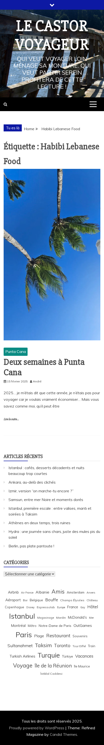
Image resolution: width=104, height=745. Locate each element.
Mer (91, 617)
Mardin (61, 617)
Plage (39, 636)
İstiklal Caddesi (51, 673)
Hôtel (92, 606)
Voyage (22, 665)
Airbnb (13, 592)
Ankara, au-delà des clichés (32, 482)
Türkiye (67, 656)
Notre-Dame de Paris (55, 625)
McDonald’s (77, 617)
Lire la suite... (11, 419)
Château (92, 600)
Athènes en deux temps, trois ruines (39, 522)
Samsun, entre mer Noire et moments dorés (45, 499)
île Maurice (82, 666)
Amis (58, 591)
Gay (82, 607)
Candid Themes (63, 734)
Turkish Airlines (22, 656)
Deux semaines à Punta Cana (44, 367)
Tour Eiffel (79, 646)
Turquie (48, 655)
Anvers (91, 592)
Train (91, 646)
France (72, 607)
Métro (32, 626)
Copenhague (14, 607)
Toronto (62, 645)
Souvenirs (80, 636)
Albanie (42, 592)
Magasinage (45, 617)
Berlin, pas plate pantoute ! (31, 546)
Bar (25, 600)
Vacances (84, 656)
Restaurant (58, 635)
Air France (27, 592)
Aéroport (13, 600)
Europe (61, 607)
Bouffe (51, 599)
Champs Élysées (72, 600)
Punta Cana (15, 351)
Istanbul (22, 616)
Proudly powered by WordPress (37, 727)
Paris (23, 634)
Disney (30, 607)
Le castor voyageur (52, 35)
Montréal (18, 625)
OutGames (83, 625)
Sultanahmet (20, 645)
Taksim (43, 645)
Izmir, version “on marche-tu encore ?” (41, 490)
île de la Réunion (53, 666)
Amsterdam (75, 592)
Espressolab (46, 607)
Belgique (36, 600)
